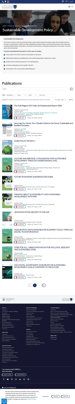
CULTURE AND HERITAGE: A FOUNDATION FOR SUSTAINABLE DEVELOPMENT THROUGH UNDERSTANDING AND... (40, 160)
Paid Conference (6, 340)
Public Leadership (30, 316)
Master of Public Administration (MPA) (58, 311)
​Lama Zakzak (54, 112)
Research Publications (31, 309)
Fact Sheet (4, 313)
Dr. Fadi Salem (29, 112)
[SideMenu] (69, 7)
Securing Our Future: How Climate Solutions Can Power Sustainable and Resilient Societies (43, 124)
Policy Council (29, 321)
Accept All (56, 396)
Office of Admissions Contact (56, 327)
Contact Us (4, 328)
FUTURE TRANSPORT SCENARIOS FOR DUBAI (33, 177)
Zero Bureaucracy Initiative (8, 327)
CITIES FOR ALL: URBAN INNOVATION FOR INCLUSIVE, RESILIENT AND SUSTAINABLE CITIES (42, 248)
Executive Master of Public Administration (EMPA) (61, 314)
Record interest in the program (57, 325)
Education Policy (30, 313)
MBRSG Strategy (6, 314)
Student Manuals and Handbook (57, 330)
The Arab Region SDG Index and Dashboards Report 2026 (38, 106)
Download (21, 118)
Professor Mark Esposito (24, 131)
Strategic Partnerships (7, 324)
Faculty (52, 322)
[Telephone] (3, 2)
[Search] (72, 7)
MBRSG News (53, 337)
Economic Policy (30, 322)
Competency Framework (7, 354)
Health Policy (29, 314)
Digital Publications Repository (33, 324)
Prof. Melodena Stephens (24, 166)
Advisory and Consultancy (32, 338)
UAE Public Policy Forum (7, 335)
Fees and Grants (54, 320)
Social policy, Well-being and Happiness (35, 311)
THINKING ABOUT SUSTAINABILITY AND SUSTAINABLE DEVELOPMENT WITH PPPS (37, 195)
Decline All (65, 396)
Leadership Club (30, 336)
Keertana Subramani (45, 112)
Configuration (45, 396)
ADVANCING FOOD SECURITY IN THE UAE (31, 212)
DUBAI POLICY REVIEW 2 (24, 141)
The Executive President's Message (10, 311)
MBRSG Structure (6, 316)
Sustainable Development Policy (33, 319)
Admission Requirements (56, 324)
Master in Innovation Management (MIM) (59, 313)
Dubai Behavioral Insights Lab (33, 344)
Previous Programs (6, 359)
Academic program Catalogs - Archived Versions (61, 332)
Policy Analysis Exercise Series (57, 328)
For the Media (53, 339)
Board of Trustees (6, 317)
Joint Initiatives (29, 334)
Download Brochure (21, 374)
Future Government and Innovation (34, 317)
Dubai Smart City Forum (31, 331)
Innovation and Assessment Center (10, 352)
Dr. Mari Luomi (21, 112)
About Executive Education (8, 347)
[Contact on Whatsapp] (8, 2)
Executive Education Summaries (9, 360)
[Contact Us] (5, 2)
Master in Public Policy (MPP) (57, 319)
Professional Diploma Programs (9, 355)
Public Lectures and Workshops (9, 339)
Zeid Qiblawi (36, 112)
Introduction (4, 309)
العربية (71, 1)
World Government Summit (8, 325)
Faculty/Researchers (6, 322)
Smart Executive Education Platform (10, 357)
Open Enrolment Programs (8, 350)
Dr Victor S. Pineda (22, 254)
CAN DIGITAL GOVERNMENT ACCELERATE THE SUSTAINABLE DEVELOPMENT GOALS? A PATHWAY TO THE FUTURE (40, 266)
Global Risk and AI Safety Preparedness (35, 342)
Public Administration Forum (8, 337)
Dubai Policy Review (30, 339)
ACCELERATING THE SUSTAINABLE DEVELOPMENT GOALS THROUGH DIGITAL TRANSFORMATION (43, 231)
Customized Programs (7, 349)
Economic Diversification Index (33, 341)
